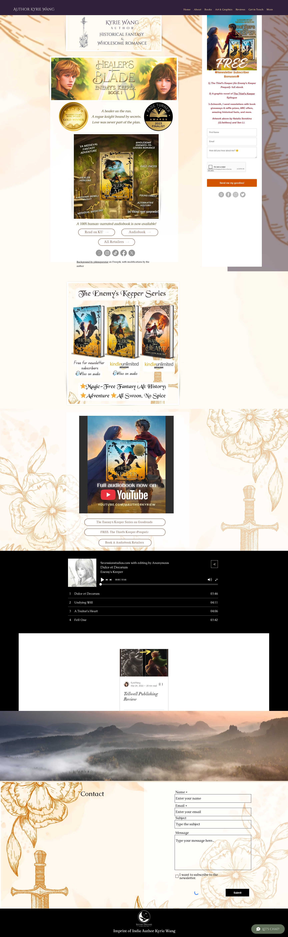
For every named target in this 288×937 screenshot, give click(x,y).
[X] (131, 253)
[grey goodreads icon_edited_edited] (99, 253)
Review (89, 640)
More (188, 640)
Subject (181, 818)
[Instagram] (107, 253)
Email (180, 805)
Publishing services (114, 640)
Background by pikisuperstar (92, 261)
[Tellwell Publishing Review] (144, 662)
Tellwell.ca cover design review (156, 640)
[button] (208, 9)
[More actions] (164, 684)
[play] (166, 510)
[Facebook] (123, 253)
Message (182, 832)
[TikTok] (115, 253)
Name (180, 792)
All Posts (72, 640)
